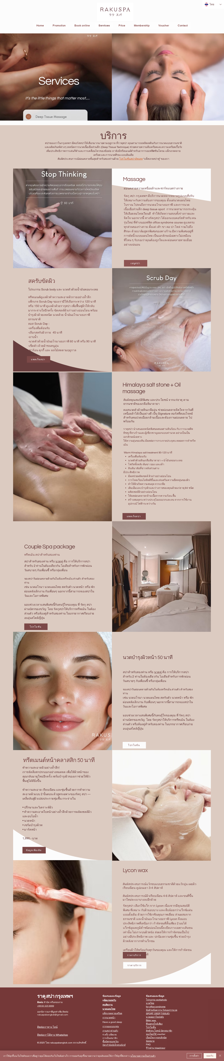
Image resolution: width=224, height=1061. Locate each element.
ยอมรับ (209, 1055)
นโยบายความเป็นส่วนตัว (142, 1055)
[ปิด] (220, 1055)
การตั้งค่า (194, 1055)
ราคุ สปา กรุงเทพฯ (55, 996)
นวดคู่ (59, 561)
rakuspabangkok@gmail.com (52, 1015)
